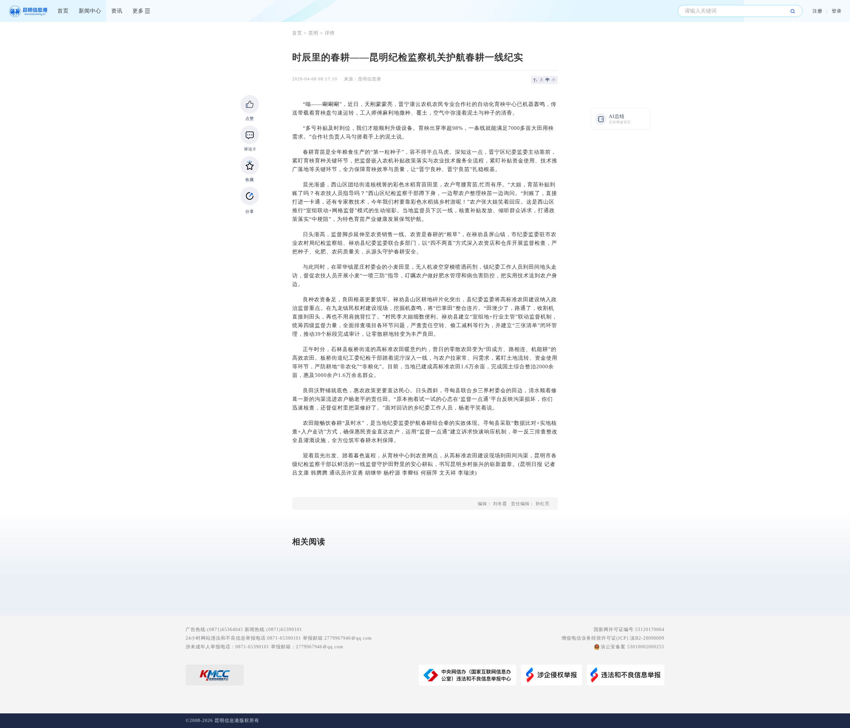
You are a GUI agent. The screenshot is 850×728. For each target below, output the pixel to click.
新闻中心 (90, 11)
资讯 (117, 11)
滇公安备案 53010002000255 (632, 646)
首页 (63, 11)
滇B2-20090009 (647, 638)
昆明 (313, 33)
